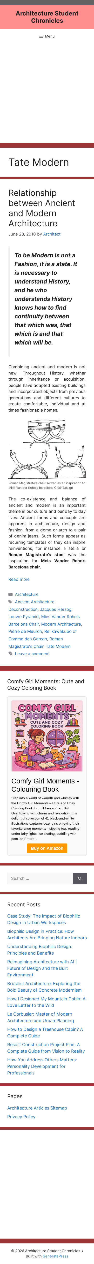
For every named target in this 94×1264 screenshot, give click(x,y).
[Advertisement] (47, 93)
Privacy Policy (21, 1116)
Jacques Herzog (55, 609)
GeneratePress (55, 1256)
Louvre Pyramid (23, 616)
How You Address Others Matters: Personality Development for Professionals (42, 1066)
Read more (19, 579)
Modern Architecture (61, 624)
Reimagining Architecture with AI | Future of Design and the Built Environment (42, 968)
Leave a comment (32, 653)
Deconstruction (23, 609)
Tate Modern (58, 646)
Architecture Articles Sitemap (37, 1108)
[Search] (80, 878)
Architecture (27, 594)
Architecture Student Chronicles (47, 17)
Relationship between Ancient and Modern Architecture (41, 208)
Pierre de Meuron (25, 631)
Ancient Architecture (34, 601)
